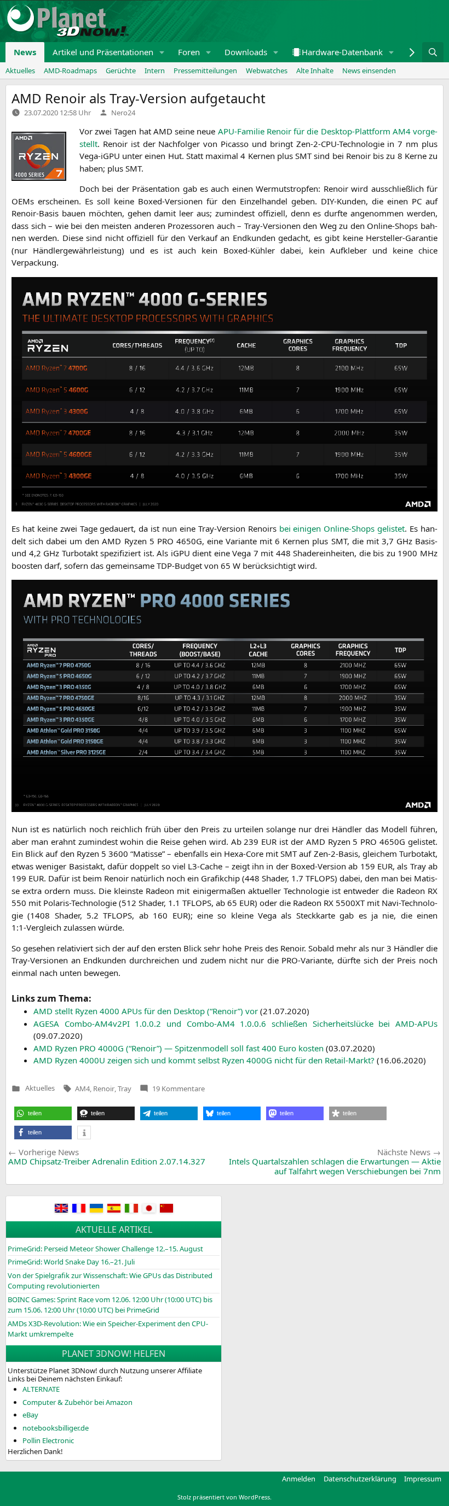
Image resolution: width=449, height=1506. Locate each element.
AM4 (82, 1088)
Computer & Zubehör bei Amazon (77, 1402)
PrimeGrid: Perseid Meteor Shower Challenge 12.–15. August (105, 1249)
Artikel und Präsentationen (103, 51)
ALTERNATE (41, 1389)
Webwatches (266, 70)
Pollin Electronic (48, 1440)
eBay (30, 1415)
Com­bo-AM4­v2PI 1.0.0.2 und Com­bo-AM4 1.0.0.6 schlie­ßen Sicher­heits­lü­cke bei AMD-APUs (235, 1023)
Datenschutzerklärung (360, 1479)
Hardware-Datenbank (342, 51)
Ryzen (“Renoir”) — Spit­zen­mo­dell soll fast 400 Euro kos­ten (178, 1048)
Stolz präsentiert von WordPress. (224, 1497)
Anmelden (298, 1479)
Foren (189, 51)
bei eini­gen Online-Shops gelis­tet (342, 528)
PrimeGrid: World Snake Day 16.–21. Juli (71, 1262)
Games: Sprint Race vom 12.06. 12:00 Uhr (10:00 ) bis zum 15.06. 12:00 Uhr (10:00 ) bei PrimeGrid (110, 1305)
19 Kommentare (178, 1088)
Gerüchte (121, 70)
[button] (162, 52)
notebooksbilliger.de (55, 1428)
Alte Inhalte (314, 70)
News (25, 51)
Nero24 (123, 112)
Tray (124, 1088)
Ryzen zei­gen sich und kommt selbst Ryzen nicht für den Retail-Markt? (204, 1060)
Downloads (246, 51)
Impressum (422, 1479)
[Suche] (433, 52)
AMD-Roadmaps (70, 70)
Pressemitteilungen (205, 70)
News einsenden (369, 70)
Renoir (103, 1088)
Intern (155, 70)
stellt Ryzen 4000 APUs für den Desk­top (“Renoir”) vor (145, 1010)
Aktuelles (20, 70)
